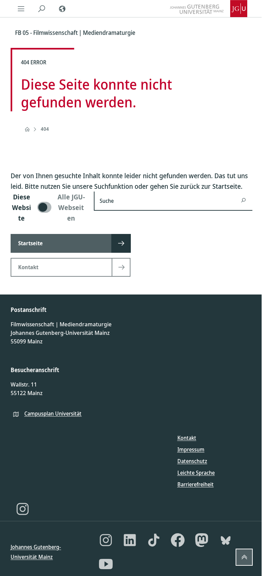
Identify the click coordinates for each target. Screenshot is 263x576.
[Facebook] (178, 540)
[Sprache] (62, 8)
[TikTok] (154, 540)
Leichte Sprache (196, 472)
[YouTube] (106, 564)
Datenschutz (192, 461)
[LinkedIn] (130, 540)
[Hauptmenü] (21, 8)
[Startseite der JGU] (208, 8)
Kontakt (186, 438)
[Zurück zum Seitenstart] (244, 557)
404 (45, 129)
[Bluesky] (226, 540)
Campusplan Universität (53, 413)
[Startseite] (27, 129)
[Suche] (41, 8)
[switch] (48, 207)
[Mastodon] (202, 540)
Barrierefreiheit (195, 484)
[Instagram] (22, 509)
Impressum (190, 449)
